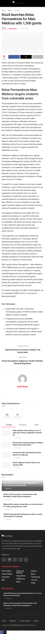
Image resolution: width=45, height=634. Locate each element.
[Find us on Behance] (20, 560)
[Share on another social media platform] (37, 57)
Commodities (7, 574)
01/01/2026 (24, 29)
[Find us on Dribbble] (26, 560)
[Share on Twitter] (26, 57)
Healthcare (20, 579)
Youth (33, 583)
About (4, 621)
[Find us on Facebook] (4, 560)
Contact (36, 621)
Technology (35, 577)
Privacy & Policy (25, 621)
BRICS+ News (17, 625)
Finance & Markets (20, 572)
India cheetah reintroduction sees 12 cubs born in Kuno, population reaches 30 (27, 433)
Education (17, 10)
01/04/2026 (7, 488)
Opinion (34, 571)
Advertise (13, 621)
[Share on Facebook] (14, 57)
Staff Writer (13, 29)
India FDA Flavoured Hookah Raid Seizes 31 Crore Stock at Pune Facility (21, 484)
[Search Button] (42, 3)
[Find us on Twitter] (9, 560)
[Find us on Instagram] (15, 560)
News (10, 10)
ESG (3, 580)
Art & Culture (7, 571)
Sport (33, 574)
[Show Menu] (3, 3)
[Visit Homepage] (23, 3)
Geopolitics (20, 576)
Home (4, 10)
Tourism (34, 580)
